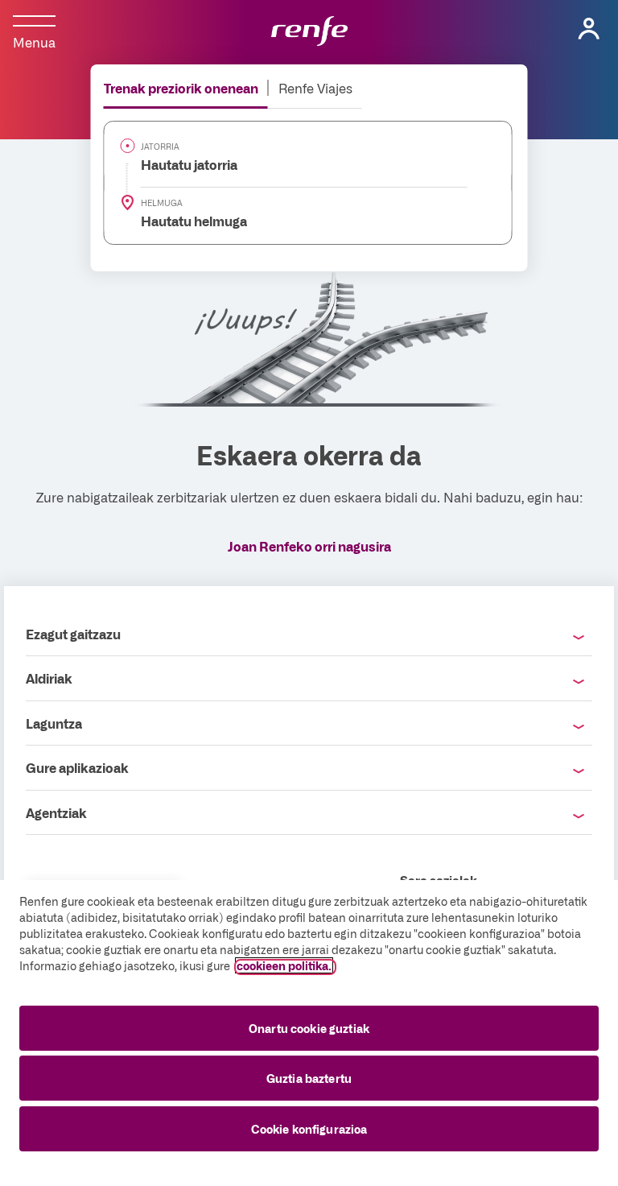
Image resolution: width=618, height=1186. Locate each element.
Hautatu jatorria (180, 164)
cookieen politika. (284, 965)
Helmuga (162, 203)
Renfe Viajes (315, 88)
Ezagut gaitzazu (73, 634)
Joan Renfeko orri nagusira (309, 546)
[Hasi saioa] (589, 29)
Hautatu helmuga (185, 220)
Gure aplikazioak (77, 767)
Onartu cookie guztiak (309, 1028)
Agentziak (56, 812)
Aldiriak (49, 678)
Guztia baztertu (309, 1078)
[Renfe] (309, 32)
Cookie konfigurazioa (309, 1128)
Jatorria (160, 146)
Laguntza (54, 723)
